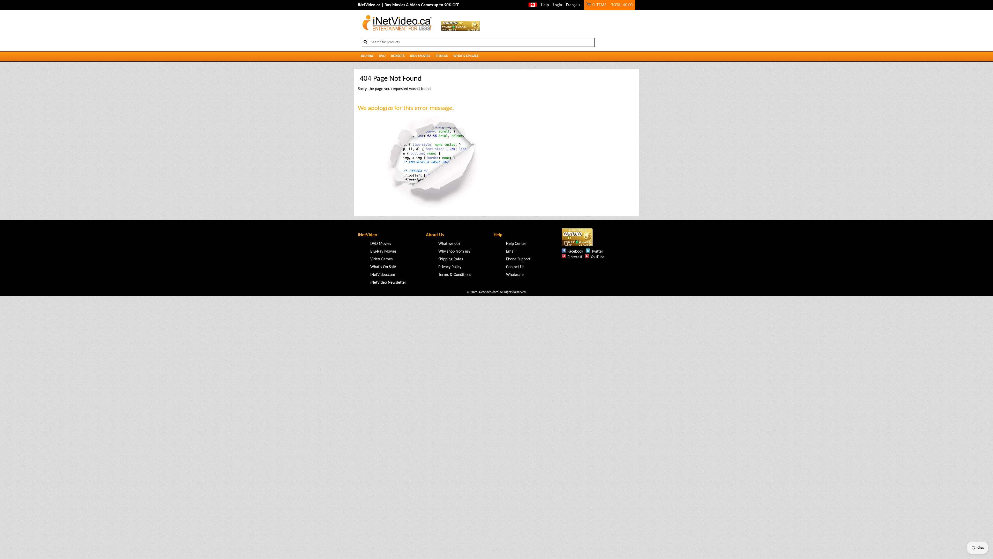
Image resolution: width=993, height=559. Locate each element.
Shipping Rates (450, 259)
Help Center (516, 244)
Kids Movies (420, 56)
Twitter (597, 251)
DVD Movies (380, 244)
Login (557, 5)
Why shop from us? (454, 251)
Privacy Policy (449, 267)
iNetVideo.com (382, 275)
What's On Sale (466, 56)
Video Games (381, 259)
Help (545, 5)
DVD (382, 56)
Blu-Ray (367, 56)
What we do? (449, 244)
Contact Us (515, 267)
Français (573, 5)
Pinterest (574, 257)
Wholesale (515, 275)
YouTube (598, 257)
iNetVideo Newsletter (388, 283)
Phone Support (518, 259)
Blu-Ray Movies (383, 251)
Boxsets (398, 56)
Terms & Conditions (454, 275)
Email (511, 251)
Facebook (575, 251)
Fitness (442, 56)
